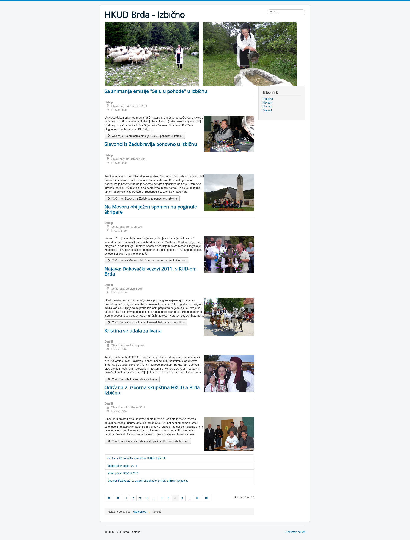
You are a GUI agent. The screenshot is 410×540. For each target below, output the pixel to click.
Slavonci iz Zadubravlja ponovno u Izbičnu (151, 144)
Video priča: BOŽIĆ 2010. (123, 473)
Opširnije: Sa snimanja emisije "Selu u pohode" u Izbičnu (146, 136)
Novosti (267, 102)
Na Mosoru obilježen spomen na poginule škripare (151, 209)
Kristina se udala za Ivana (133, 330)
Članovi (267, 110)
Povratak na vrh (295, 532)
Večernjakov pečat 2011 (122, 466)
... (154, 498)
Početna (268, 99)
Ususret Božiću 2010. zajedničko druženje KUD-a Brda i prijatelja (147, 480)
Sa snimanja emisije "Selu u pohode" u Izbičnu (156, 91)
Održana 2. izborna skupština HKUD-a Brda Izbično (152, 390)
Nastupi (267, 106)
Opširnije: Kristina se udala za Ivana (134, 379)
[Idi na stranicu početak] (109, 498)
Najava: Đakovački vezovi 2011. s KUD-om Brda (151, 271)
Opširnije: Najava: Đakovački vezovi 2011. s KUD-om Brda (148, 322)
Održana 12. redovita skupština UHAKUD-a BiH (136, 458)
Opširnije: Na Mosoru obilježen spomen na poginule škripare (148, 260)
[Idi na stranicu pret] (118, 498)
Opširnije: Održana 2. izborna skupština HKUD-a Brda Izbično (149, 441)
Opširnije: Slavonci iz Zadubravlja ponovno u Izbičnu (144, 198)
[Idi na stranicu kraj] (206, 498)
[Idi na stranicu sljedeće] (197, 498)
